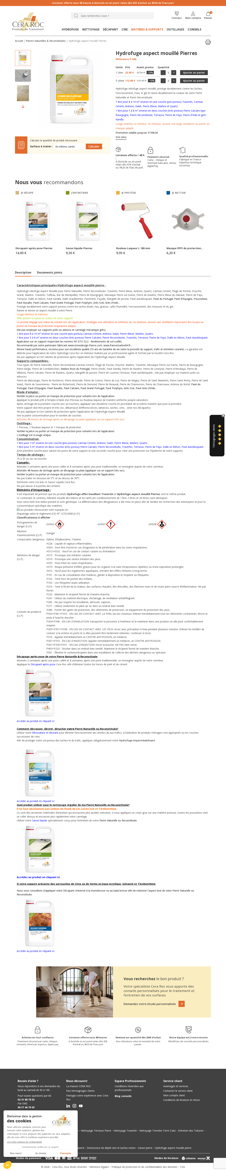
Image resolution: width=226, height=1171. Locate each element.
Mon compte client (174, 1095)
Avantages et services (175, 1086)
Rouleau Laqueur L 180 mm (133, 248)
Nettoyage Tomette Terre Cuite (157, 1130)
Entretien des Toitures (190, 1130)
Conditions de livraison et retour (181, 1100)
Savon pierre (145, 1148)
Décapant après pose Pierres (34, 248)
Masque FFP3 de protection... (184, 248)
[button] (154, 1004)
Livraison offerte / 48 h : (130, 156)
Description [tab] (23, 272)
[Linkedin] (68, 1106)
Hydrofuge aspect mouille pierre (173, 1148)
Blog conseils (123, 1096)
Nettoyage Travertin (125, 1130)
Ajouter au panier (194, 72)
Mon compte (193, 17)
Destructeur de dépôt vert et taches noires (111, 1148)
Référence (122, 59)
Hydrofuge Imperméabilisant (137, 740)
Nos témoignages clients (80, 1090)
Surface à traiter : (41, 146)
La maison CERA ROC (78, 1086)
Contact (177, 17)
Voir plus (121, 137)
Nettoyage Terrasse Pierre (96, 1130)
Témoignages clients (213, 436)
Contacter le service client (178, 1090)
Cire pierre (78, 1148)
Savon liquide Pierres (79, 248)
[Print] (208, 42)
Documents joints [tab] (49, 272)
